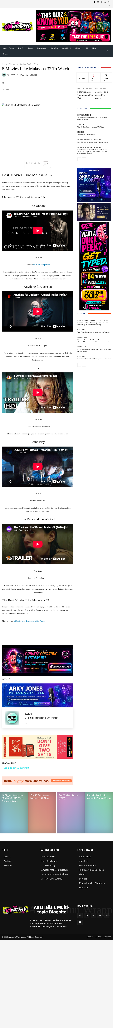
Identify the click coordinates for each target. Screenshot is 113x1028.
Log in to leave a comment (16, 768)
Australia (82, 124)
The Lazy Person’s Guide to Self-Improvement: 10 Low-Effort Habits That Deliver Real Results (93, 341)
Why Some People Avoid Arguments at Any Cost (93, 332)
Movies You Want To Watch (28, 64)
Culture (81, 330)
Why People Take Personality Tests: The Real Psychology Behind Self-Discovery (92, 323)
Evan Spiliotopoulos (41, 264)
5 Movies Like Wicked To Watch (101, 95)
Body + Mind (82, 337)
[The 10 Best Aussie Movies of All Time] (42, 812)
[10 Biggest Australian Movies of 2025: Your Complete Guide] (14, 812)
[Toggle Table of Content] (44, 163)
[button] (107, 51)
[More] (54, 632)
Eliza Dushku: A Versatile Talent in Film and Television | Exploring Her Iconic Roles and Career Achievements (92, 151)
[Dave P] (4, 75)
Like (82, 75)
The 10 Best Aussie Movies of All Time (90, 127)
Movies (12, 64)
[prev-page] (79, 159)
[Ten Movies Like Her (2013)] (71, 812)
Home (4, 64)
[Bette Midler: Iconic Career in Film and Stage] (99, 812)
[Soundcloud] (105, 2)
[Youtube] (108, 6)
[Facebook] (94, 2)
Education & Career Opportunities (92, 320)
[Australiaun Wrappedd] (14, 910)
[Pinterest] (101, 2)
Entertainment (84, 115)
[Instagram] (98, 2)
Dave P (12, 75)
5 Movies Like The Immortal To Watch (29, 621)
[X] (108, 2)
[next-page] (84, 159)
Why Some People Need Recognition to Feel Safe (94, 359)
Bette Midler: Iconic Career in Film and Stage (92, 142)
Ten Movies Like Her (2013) (87, 134)
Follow (94, 75)
